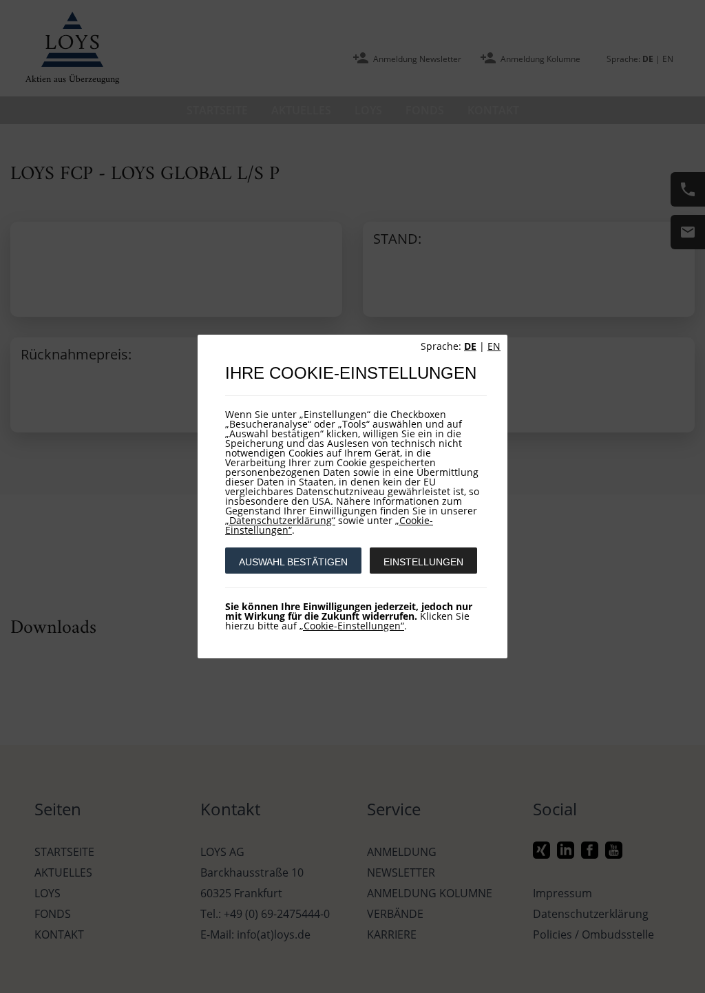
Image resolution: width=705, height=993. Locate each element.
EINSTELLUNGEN (423, 561)
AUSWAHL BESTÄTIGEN (293, 561)
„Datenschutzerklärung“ (280, 520)
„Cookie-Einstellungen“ (351, 625)
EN (494, 346)
